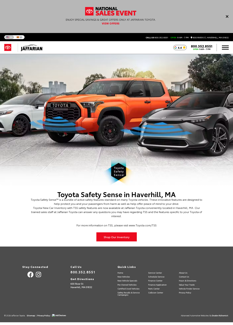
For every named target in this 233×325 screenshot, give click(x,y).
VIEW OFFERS (111, 23)
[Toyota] (7, 47)
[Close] (227, 16)
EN (11, 37)
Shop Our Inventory (116, 237)
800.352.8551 (157, 37)
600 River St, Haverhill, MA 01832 (210, 37)
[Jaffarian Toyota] (30, 47)
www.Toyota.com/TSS (143, 225)
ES (21, 37)
